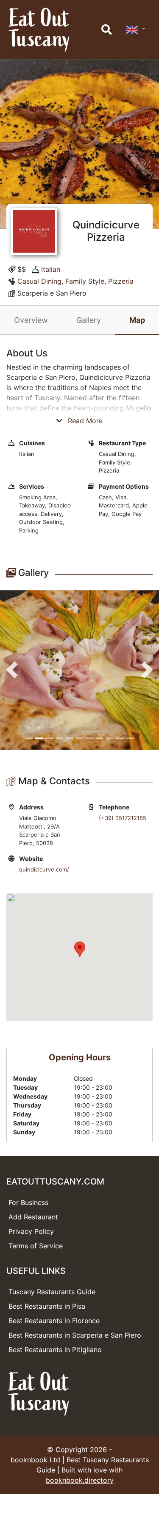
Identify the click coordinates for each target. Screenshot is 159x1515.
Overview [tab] (31, 320)
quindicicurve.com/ (44, 869)
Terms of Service (35, 1246)
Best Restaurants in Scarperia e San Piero (74, 1335)
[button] (12, 670)
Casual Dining (39, 281)
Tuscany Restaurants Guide (51, 1291)
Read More (84, 420)
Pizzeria (121, 281)
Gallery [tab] (88, 320)
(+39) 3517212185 (122, 817)
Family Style (84, 281)
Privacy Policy (31, 1231)
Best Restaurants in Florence (54, 1320)
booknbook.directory (80, 1480)
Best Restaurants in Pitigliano (55, 1349)
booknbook (29, 1459)
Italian (50, 269)
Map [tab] (137, 320)
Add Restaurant (33, 1217)
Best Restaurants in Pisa (46, 1306)
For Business (28, 1202)
